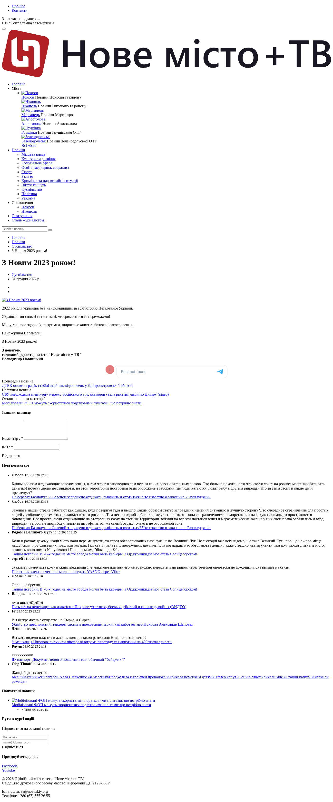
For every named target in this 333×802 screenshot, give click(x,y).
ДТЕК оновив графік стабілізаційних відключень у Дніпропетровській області (67, 385)
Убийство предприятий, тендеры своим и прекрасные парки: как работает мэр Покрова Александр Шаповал (102, 624)
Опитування (22, 216)
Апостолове (31, 123)
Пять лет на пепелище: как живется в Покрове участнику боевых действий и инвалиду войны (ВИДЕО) (99, 607)
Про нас (18, 6)
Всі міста (28, 145)
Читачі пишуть (33, 185)
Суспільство (31, 189)
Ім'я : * (8, 447)
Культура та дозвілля (38, 159)
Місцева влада (33, 154)
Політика (29, 194)
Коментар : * (13, 438)
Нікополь (29, 106)
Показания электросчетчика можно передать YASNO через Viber (66, 572)
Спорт (26, 172)
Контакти (20, 10)
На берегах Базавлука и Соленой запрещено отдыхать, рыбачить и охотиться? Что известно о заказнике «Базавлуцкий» (111, 497)
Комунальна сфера (36, 163)
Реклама (28, 198)
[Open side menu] (4, 29)
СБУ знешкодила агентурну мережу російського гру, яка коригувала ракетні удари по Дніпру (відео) (85, 394)
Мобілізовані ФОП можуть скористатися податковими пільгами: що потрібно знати (71, 403)
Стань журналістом (28, 220)
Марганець (30, 115)
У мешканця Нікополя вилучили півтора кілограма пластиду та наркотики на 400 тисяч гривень (92, 642)
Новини (18, 150)
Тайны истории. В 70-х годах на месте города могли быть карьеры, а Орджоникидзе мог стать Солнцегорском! (104, 554)
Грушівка (29, 132)
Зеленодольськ (33, 141)
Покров (27, 97)
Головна (18, 84)
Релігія (27, 176)
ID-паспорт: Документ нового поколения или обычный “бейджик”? (68, 659)
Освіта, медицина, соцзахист (45, 167)
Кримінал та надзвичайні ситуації (49, 181)
